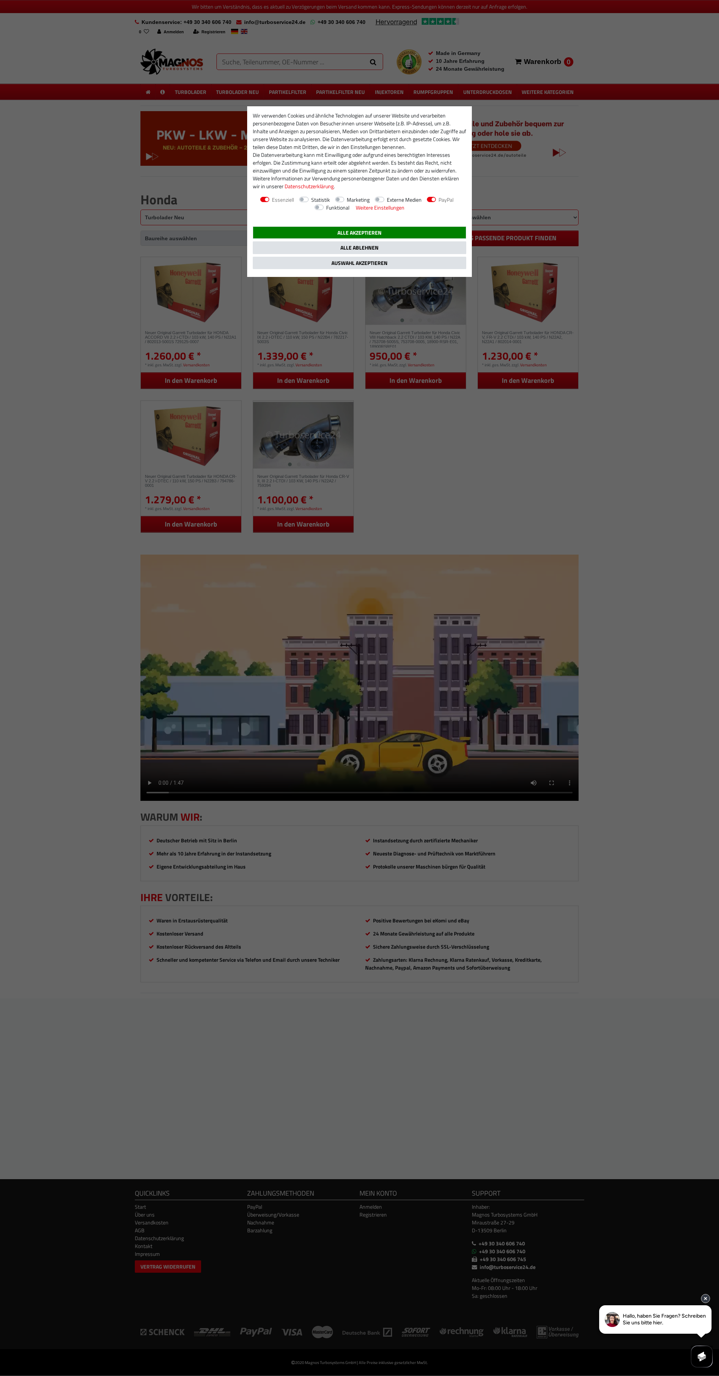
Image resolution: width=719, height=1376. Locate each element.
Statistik (320, 200)
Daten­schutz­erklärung (309, 186)
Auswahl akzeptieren (359, 263)
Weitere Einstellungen (380, 207)
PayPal (446, 200)
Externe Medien (404, 200)
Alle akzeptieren (359, 233)
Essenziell (283, 200)
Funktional (337, 207)
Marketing (358, 200)
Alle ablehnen (359, 247)
